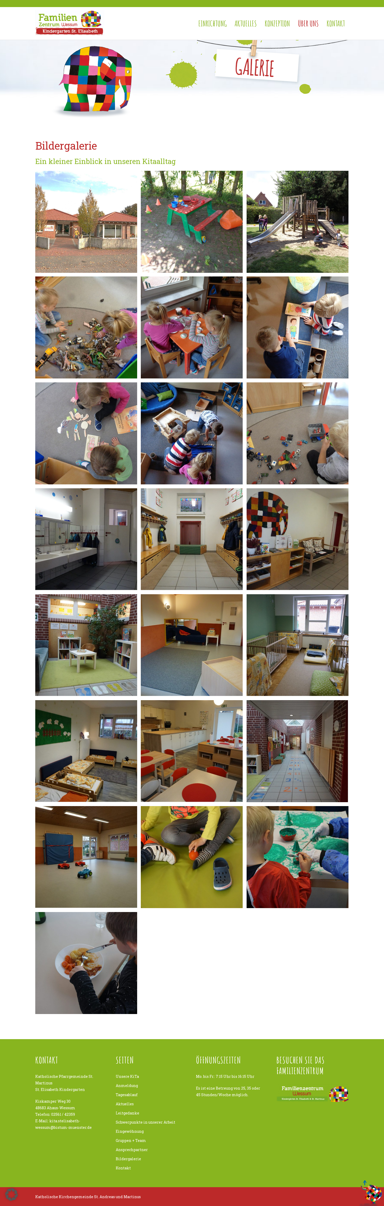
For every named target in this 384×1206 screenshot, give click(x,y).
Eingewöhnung (130, 1131)
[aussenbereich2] (192, 222)
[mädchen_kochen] (192, 327)
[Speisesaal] (192, 751)
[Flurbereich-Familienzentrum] (297, 539)
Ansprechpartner (132, 1149)
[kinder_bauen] (192, 433)
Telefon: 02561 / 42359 (55, 1114)
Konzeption (277, 23)
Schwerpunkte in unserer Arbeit (145, 1122)
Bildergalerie (128, 1158)
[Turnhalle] (86, 857)
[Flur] (192, 539)
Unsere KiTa (127, 1076)
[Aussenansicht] (86, 222)
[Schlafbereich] (297, 645)
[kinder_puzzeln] (86, 433)
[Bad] (86, 539)
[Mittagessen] (86, 963)
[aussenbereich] (297, 222)
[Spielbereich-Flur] (297, 751)
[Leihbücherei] (86, 645)
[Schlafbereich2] (86, 751)
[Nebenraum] (192, 645)
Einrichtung (212, 23)
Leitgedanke (127, 1113)
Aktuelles (246, 23)
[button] (11, 1194)
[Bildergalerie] (192, 857)
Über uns (308, 23)
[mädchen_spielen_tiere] (86, 327)
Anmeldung (127, 1085)
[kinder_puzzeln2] (297, 327)
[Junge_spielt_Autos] (297, 433)
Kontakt (336, 23)
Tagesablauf (127, 1094)
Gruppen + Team (131, 1140)
